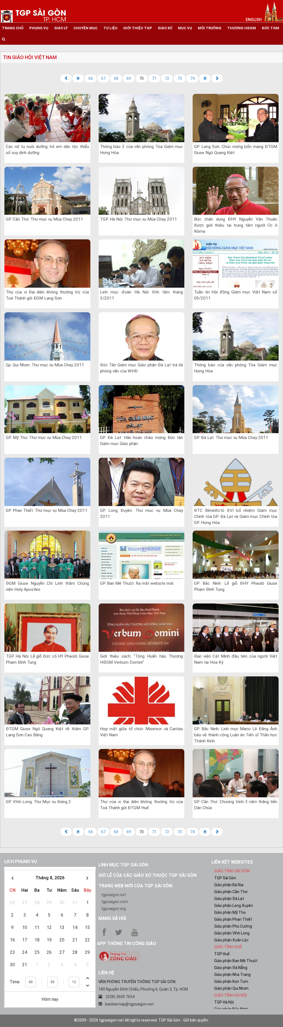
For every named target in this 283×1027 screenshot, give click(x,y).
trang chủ (12, 28)
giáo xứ (165, 28)
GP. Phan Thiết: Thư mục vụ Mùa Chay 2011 (46, 510)
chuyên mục (86, 28)
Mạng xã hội (112, 918)
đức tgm (270, 28)
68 (116, 78)
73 (179, 78)
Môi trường (209, 28)
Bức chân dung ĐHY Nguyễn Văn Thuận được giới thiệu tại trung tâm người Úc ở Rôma (235, 225)
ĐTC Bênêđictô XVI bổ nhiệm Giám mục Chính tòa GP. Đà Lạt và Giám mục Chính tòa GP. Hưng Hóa (235, 516)
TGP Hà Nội (224, 1002)
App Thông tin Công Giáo (126, 943)
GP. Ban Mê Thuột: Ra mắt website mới (136, 583)
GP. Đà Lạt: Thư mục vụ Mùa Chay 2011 (231, 437)
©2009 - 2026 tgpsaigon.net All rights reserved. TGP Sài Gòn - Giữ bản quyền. (141, 1020)
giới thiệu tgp (137, 28)
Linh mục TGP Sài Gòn (123, 864)
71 (154, 78)
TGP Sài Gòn (225, 878)
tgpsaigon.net (113, 895)
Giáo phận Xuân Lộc (231, 940)
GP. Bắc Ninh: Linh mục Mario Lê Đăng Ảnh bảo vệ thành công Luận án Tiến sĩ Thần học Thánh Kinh (235, 734)
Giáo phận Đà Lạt (229, 898)
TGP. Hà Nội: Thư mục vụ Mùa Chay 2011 (138, 219)
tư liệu (110, 28)
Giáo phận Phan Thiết (233, 919)
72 (167, 78)
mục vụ (185, 28)
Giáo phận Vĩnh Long (232, 933)
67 (103, 78)
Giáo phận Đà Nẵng (230, 967)
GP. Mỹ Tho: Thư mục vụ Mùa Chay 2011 (44, 437)
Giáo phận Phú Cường (233, 926)
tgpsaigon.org (113, 908)
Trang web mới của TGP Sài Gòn (135, 885)
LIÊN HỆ (106, 972)
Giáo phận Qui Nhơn (231, 988)
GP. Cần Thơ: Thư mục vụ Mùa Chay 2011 (44, 219)
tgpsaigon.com (114, 901)
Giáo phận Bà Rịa (228, 885)
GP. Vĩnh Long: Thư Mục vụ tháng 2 (38, 801)
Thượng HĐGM (241, 28)
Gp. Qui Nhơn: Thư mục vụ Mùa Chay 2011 (45, 364)
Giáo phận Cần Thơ (231, 892)
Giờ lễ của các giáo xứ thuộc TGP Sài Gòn (147, 875)
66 (90, 78)
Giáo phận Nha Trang (232, 974)
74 (192, 78)
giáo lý (61, 28)
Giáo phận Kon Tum (231, 981)
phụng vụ (38, 28)
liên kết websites (232, 862)
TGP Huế (222, 954)
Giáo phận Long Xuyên (233, 905)
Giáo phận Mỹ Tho (230, 912)
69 (129, 78)
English (254, 19)
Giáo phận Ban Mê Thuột (236, 961)
